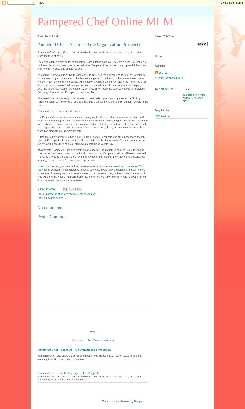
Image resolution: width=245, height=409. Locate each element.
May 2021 (160, 115)
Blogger (138, 401)
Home (93, 331)
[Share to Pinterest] (80, 189)
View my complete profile (169, 78)
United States (55, 197)
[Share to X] (72, 189)
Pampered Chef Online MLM (105, 21)
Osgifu (163, 73)
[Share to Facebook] (76, 189)
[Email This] (65, 189)
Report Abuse (164, 88)
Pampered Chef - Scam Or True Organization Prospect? (74, 349)
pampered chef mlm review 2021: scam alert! (71, 193)
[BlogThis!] (69, 189)
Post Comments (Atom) (100, 340)
